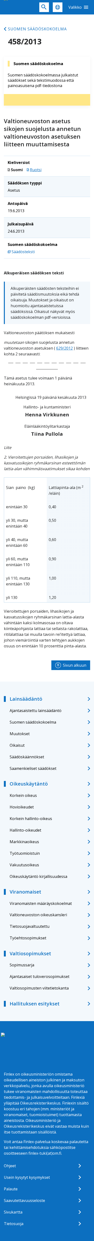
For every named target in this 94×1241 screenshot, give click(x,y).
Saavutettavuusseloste (24, 1200)
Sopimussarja (22, 965)
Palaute (11, 1189)
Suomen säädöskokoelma (37, 29)
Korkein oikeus (23, 795)
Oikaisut (17, 745)
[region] (47, 540)
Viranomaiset (25, 891)
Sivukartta (13, 1212)
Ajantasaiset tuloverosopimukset (39, 976)
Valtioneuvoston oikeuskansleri (38, 914)
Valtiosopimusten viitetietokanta (39, 988)
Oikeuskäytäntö (29, 783)
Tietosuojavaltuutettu (29, 926)
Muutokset (20, 733)
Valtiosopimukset (30, 953)
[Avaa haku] (44, 7)
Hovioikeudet (22, 807)
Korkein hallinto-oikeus (31, 818)
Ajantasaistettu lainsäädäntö (35, 710)
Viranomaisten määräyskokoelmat (41, 903)
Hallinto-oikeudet (25, 830)
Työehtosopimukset (28, 938)
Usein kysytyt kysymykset (27, 1177)
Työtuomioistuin (25, 853)
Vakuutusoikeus (24, 865)
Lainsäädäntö (26, 699)
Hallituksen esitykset (35, 1003)
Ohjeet (10, 1165)
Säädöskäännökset (27, 757)
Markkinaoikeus (24, 841)
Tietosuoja (13, 1223)
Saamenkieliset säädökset (33, 768)
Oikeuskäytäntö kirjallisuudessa (38, 876)
